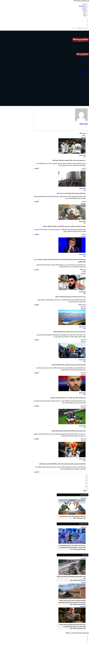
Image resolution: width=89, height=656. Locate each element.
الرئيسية (84, 63)
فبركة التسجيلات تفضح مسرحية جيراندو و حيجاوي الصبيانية (73, 516)
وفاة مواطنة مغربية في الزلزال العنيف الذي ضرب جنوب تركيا (71, 193)
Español (84, 14)
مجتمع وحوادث (82, 74)
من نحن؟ (84, 4)
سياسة (84, 68)
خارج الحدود (83, 97)
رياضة (84, 80)
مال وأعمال (83, 86)
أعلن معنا (84, 8)
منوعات (84, 103)
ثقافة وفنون (83, 91)
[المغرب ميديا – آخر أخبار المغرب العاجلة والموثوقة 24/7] (80, 42)
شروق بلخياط (84, 124)
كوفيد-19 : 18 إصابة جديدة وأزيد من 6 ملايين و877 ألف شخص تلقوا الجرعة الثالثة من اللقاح (64, 226)
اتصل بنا (84, 10)
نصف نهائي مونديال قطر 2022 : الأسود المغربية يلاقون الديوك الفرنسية (68, 431)
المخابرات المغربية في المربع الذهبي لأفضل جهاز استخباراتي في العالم (69, 365)
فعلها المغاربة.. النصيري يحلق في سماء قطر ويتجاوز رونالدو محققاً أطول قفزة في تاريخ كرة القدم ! (62, 464)
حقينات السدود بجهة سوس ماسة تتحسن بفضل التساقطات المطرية (69, 332)
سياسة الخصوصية (82, 6)
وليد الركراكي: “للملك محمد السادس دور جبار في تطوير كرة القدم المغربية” (68, 398)
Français (84, 12)
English (84, 16)
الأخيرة (84, 491)
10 (85, 487)
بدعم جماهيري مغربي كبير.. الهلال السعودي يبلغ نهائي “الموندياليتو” (69, 160)
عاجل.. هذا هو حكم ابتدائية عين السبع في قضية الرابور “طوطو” (70, 297)
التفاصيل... (36, 168)
